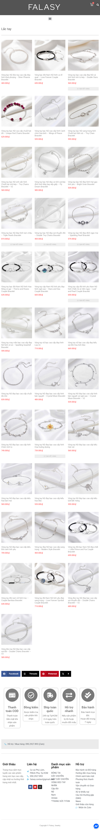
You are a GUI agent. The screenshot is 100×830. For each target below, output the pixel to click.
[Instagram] (40, 787)
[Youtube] (35, 787)
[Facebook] (30, 787)
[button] (98, 5)
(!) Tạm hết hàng (83, 89)
